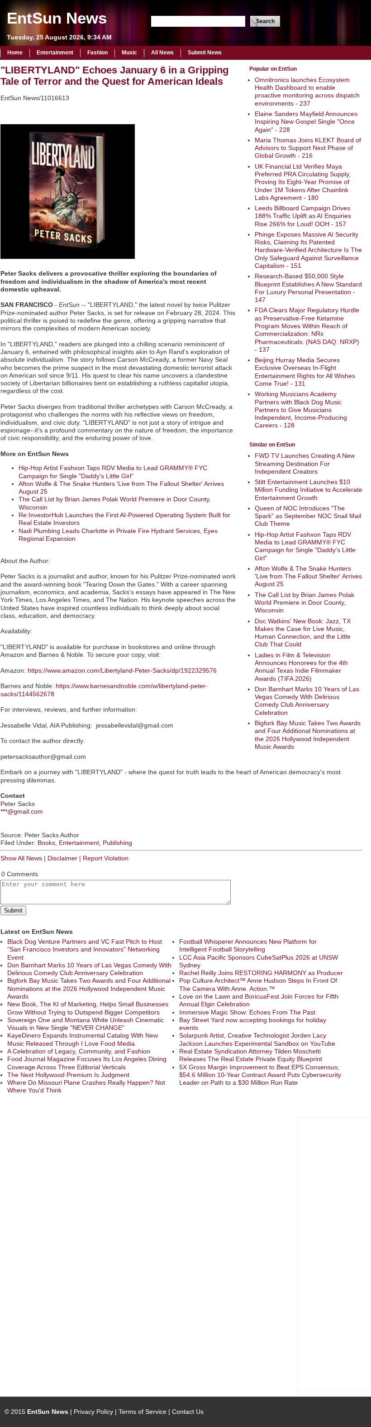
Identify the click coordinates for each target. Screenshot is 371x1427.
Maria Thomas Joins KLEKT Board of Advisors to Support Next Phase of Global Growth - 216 (308, 148)
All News (162, 52)
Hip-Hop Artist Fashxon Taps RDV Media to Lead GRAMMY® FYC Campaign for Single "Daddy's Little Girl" (305, 546)
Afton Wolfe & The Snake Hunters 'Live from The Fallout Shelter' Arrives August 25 (308, 576)
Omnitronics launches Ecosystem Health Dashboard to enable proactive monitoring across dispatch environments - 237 (307, 91)
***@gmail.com (21, 811)
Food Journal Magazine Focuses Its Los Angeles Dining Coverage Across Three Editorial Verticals (86, 1062)
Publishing (117, 842)
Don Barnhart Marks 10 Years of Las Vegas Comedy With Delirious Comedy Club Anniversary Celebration (307, 700)
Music (129, 52)
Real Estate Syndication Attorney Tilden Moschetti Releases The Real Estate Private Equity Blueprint (250, 1055)
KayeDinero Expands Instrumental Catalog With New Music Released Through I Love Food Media (82, 1039)
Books (46, 842)
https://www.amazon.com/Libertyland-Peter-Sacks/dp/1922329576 (122, 670)
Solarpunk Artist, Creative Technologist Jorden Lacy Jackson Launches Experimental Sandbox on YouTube (257, 1039)
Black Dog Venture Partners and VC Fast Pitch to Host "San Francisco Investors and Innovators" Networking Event (84, 949)
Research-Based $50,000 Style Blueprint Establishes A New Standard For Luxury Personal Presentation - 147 (308, 287)
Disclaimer (62, 858)
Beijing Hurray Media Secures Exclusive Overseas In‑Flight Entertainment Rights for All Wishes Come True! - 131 (305, 371)
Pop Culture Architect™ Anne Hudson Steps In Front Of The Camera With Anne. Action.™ (258, 984)
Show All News (21, 858)
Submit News (205, 52)
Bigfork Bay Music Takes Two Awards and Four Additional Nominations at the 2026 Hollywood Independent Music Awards (308, 734)
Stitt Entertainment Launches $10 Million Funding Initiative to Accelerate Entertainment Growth (308, 489)
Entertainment (55, 52)
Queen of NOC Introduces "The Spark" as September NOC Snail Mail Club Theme (308, 516)
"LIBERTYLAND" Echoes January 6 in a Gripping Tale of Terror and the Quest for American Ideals (114, 75)
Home (15, 52)
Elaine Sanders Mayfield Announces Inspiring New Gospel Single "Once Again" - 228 (306, 121)
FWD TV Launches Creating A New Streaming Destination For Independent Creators (305, 463)
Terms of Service (142, 1411)
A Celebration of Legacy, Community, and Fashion (78, 1051)
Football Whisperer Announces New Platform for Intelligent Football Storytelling (248, 945)
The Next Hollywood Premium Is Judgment (68, 1074)
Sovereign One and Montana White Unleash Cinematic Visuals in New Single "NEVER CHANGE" (85, 1023)
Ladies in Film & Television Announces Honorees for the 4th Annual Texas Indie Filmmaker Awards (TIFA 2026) (301, 666)
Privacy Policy (93, 1411)
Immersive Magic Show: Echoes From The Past (247, 1012)
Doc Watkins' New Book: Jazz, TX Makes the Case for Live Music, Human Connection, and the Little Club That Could (303, 632)
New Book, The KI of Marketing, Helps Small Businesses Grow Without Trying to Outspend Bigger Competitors (87, 1007)
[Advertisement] (334, 1254)
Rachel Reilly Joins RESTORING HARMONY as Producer (261, 972)
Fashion (97, 52)
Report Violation (105, 858)
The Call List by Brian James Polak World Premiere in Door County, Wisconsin (304, 602)
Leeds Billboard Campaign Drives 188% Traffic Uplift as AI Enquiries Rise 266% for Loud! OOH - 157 (303, 216)
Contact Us (188, 1411)
